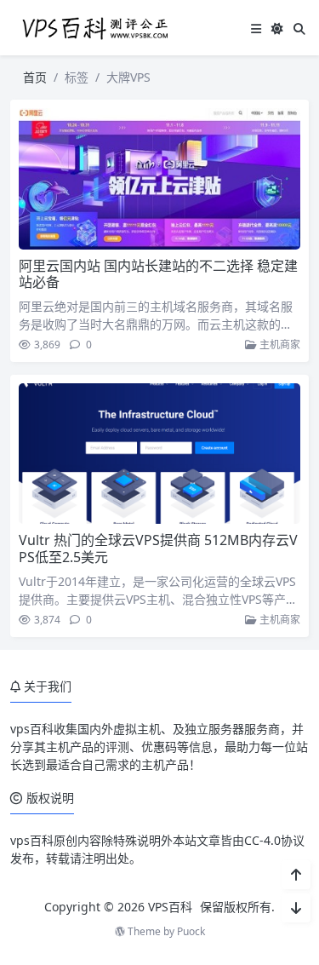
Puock (191, 931)
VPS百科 (170, 907)
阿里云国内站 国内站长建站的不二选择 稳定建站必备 (158, 273)
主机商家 (278, 344)
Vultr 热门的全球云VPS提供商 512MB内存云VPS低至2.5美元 (158, 548)
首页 (35, 77)
